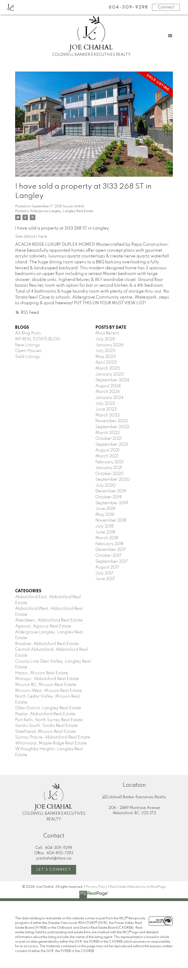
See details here (31, 237)
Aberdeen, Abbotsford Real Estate (49, 620)
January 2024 (109, 398)
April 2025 (106, 362)
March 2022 (107, 433)
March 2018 (106, 538)
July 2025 (105, 351)
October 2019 (108, 497)
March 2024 (107, 392)
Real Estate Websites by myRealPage (138, 886)
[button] (53, 870)
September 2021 (111, 445)
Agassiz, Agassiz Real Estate (43, 626)
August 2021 (107, 450)
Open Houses (28, 351)
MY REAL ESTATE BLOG (37, 339)
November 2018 (110, 520)
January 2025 (109, 374)
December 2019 (110, 491)
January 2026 (109, 345)
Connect (166, 7)
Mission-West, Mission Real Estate (48, 691)
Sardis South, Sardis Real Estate (46, 726)
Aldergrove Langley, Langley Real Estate (61, 211)
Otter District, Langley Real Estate (48, 708)
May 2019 (104, 515)
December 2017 (110, 550)
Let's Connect (53, 870)
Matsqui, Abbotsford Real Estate (47, 679)
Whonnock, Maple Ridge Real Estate (51, 743)
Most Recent (107, 333)
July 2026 (105, 339)
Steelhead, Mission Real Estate (45, 732)
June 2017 (105, 579)
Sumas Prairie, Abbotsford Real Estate (52, 737)
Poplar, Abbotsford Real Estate (45, 714)
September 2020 (112, 479)
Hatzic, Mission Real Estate (41, 673)
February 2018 (109, 544)
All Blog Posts (28, 333)
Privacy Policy (96, 886)
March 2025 (107, 368)
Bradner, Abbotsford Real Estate (47, 644)
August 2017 (107, 567)
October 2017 (108, 556)
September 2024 (112, 380)
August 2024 (108, 386)
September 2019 (111, 503)
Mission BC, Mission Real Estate (45, 685)
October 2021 (108, 439)
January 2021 (108, 468)
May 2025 (105, 357)
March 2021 (106, 456)
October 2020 (109, 474)
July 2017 (104, 573)
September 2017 (111, 562)
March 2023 (107, 415)
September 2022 (112, 427)
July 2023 (105, 404)
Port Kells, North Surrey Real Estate (49, 720)
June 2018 (105, 532)
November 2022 (111, 421)
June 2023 (106, 409)
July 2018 (104, 526)
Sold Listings (27, 357)
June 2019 (105, 509)
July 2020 (105, 485)
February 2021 (109, 462)
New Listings (27, 345)
